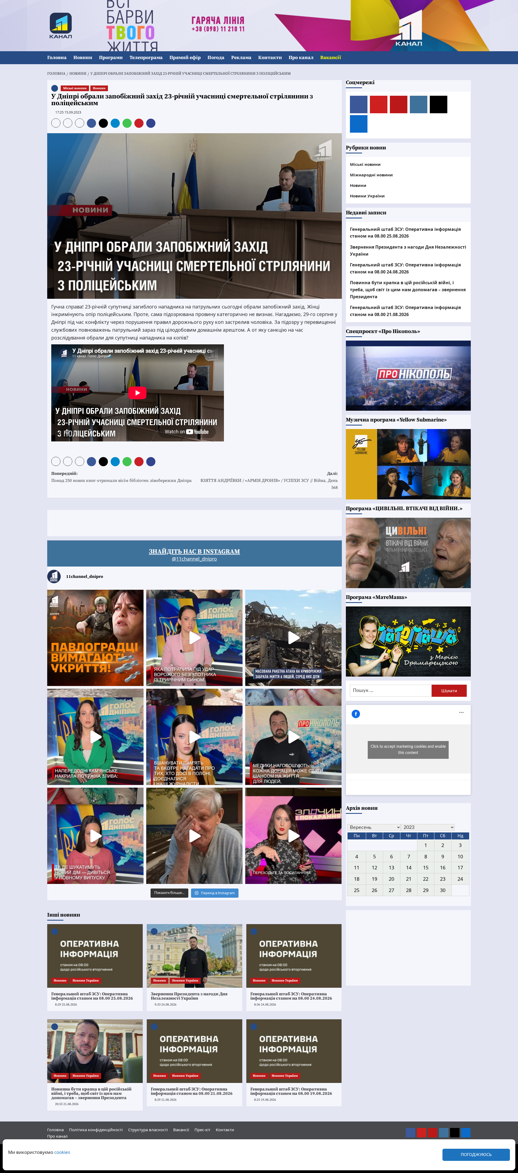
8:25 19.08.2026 (265, 1100)
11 (356, 867)
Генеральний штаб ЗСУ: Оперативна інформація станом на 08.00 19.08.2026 (291, 1091)
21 (408, 879)
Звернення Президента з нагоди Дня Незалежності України (189, 996)
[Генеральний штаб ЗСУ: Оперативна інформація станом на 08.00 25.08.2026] (95, 956)
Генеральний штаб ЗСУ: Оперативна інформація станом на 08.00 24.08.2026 (291, 996)
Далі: (269, 480)
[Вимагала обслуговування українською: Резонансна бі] (293, 836)
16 (442, 867)
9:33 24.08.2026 (165, 1005)
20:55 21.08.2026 (67, 1104)
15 (425, 867)
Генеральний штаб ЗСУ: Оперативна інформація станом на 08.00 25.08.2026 (92, 996)
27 (391, 890)
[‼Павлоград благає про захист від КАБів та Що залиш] (95, 638)
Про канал (301, 57)
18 (356, 879)
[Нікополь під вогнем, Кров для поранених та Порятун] (293, 737)
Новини (82, 57)
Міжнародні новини (371, 174)
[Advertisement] (145, 522)
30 (442, 890)
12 (374, 867)
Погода (215, 57)
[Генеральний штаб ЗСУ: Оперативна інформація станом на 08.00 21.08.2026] (194, 1051)
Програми (111, 57)
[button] (467, 58)
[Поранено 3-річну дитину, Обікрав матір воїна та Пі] (95, 737)
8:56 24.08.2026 (265, 1005)
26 (374, 890)
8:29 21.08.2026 (165, 1100)
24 (460, 879)
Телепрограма (146, 57)
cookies (62, 1152)
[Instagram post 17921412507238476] (293, 638)
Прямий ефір (185, 57)
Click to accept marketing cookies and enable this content (408, 750)
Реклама (241, 57)
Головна (57, 57)
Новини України (86, 981)
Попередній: (121, 477)
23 (442, 879)
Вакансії (330, 57)
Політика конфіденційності (96, 1129)
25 (356, 890)
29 (425, 890)
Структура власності (148, 1129)
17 (460, 867)
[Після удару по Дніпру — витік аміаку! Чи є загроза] (194, 836)
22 (425, 879)
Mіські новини (75, 88)
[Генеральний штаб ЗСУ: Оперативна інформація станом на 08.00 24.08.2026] (294, 956)
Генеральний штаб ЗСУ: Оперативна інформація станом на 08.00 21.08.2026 (192, 1091)
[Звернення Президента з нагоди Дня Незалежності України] (194, 956)
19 (374, 879)
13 (391, 867)
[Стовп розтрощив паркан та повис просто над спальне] (194, 737)
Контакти (270, 57)
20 (391, 879)
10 (460, 856)
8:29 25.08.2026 (66, 1005)
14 (408, 867)
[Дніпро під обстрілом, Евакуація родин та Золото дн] (95, 836)
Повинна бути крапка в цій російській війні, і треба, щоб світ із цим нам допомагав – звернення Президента (91, 1093)
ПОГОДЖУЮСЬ (476, 1155)
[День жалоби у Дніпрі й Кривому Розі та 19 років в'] (194, 638)
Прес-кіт (202, 1129)
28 (408, 890)
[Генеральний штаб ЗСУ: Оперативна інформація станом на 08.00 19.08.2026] (294, 1051)
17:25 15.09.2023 (68, 112)
